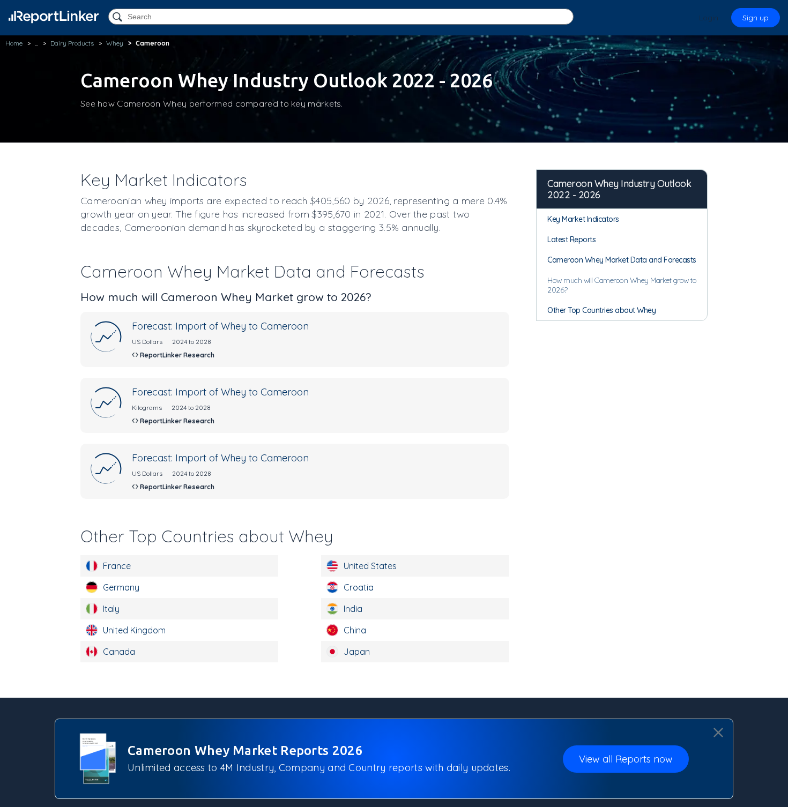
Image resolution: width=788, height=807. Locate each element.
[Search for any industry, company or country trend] (118, 17)
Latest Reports (571, 239)
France (117, 566)
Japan (357, 651)
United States (370, 566)
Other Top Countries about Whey (601, 310)
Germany (121, 587)
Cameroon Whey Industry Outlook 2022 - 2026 (619, 189)
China (355, 630)
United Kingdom (134, 630)
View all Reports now (626, 758)
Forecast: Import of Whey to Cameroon (220, 326)
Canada (119, 651)
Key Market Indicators (583, 219)
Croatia (359, 587)
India (353, 608)
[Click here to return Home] (53, 17)
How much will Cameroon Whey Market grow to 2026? (621, 285)
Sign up (755, 18)
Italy (111, 608)
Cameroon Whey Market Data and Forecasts (621, 260)
